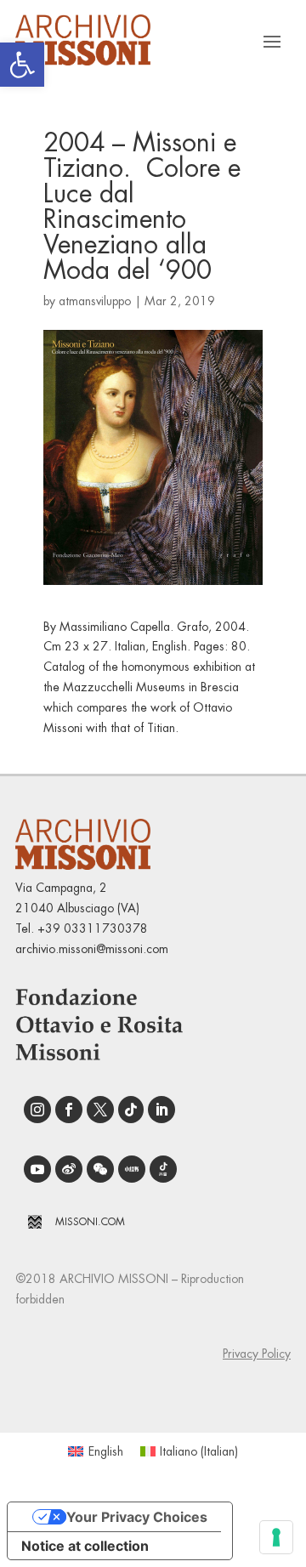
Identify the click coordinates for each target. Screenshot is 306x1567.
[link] (22, 65)
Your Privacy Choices (136, 1516)
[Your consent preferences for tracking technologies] (276, 1537)
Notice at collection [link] (85, 1545)
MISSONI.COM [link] (90, 1222)
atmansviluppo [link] (95, 301)
